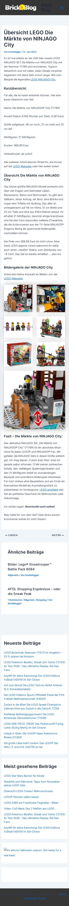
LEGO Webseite (22, 166)
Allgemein (13, 575)
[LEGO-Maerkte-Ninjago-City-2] (18, 354)
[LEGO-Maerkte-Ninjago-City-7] (18, 327)
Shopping (41, 600)
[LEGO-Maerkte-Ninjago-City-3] (51, 354)
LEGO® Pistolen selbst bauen (21, 797)
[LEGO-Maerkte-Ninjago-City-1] (51, 327)
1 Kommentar (15, 600)
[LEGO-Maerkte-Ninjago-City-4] (34, 400)
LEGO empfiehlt (49, 489)
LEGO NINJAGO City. (43, 79)
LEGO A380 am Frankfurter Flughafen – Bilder (31, 802)
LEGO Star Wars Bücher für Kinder (24, 775)
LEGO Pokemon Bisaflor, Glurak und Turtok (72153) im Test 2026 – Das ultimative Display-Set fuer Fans (34, 666)
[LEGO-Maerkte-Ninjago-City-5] (18, 298)
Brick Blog (46, 7)
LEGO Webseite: (13, 278)
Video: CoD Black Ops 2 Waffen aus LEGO (29, 808)
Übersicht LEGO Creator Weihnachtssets (28, 791)
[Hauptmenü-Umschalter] (61, 7)
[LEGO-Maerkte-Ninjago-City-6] (51, 298)
